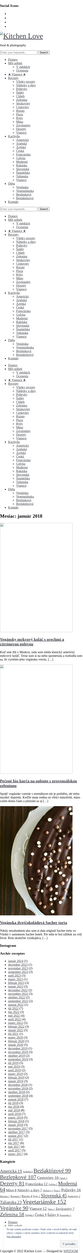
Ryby (19, 118)
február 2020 (16, 1041)
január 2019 (15, 1081)
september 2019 (18, 1059)
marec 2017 (15, 1154)
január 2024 (15, 961)
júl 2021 (13, 1034)
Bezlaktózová (24, 198)
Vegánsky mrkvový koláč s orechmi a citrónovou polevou (32, 641)
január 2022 (15, 1030)
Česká (20, 151)
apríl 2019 (14, 1070)
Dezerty (21, 129)
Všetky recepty (25, 81)
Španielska (23, 172)
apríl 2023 (14, 975)
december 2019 (18, 1048)
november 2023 (18, 968)
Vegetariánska (25, 191)
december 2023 (18, 964)
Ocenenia (22, 70)
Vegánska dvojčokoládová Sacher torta (33, 922)
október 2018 (16, 1092)
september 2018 (18, 1095)
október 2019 (16, 1055)
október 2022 (16, 997)
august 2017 (16, 1135)
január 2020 (15, 1044)
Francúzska (23, 154)
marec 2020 (15, 1037)
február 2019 (16, 1077)
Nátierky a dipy (26, 85)
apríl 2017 (14, 1150)
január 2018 (15, 1125)
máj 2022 (14, 1015)
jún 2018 (13, 1106)
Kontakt (13, 202)
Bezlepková (23, 194)
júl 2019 (13, 1063)
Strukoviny (23, 103)
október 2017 (16, 1132)
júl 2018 (13, 1103)
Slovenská (22, 169)
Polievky (21, 89)
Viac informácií (13, 1236)
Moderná (22, 161)
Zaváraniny (23, 125)
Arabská (21, 143)
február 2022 (16, 1026)
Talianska (22, 176)
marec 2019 (15, 1074)
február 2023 (16, 983)
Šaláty (20, 92)
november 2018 (18, 1088)
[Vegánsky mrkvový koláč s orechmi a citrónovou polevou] (36, 631)
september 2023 (18, 972)
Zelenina (21, 100)
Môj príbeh (15, 63)
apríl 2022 (14, 1019)
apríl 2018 (14, 1114)
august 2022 (16, 1004)
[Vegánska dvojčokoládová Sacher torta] (36, 914)
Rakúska (21, 165)
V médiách (23, 67)
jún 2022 (13, 1012)
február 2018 (16, 1121)
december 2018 (18, 1085)
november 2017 (18, 1128)
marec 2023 (15, 979)
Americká (22, 140)
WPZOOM (70, 1251)
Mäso (19, 121)
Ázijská (21, 147)
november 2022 (18, 993)
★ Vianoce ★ (17, 74)
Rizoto (20, 110)
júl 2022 (13, 1008)
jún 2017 (13, 1143)
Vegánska (22, 187)
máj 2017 (14, 1146)
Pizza (19, 114)
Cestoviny (22, 107)
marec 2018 (15, 1117)
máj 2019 (14, 1066)
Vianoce (21, 132)
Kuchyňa (14, 136)
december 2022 (18, 990)
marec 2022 (15, 1023)
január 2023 (15, 986)
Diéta (11, 183)
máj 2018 (14, 1110)
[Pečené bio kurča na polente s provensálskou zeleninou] (36, 772)
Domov (13, 59)
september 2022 (18, 1001)
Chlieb (20, 96)
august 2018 (16, 1099)
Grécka (20, 158)
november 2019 (18, 1052)
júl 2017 (13, 1139)
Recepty (13, 78)
